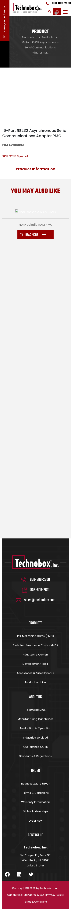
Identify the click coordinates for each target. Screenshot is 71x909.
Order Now (35, 821)
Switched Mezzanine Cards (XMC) (35, 645)
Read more (31, 235)
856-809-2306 (61, 3)
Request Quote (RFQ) (35, 783)
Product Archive (35, 682)
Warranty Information (35, 802)
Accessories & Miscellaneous (36, 673)
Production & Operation (35, 728)
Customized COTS (35, 747)
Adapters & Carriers (35, 654)
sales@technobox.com (4, 18)
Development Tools (35, 664)
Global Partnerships (35, 811)
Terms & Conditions (35, 793)
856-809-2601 (40, 590)
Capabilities (14, 895)
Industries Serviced (35, 737)
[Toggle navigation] (65, 12)
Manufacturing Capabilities (35, 719)
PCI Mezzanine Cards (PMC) (35, 636)
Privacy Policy (54, 895)
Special (22, 156)
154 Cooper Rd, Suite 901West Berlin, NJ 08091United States (35, 860)
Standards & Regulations (35, 756)
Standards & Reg (34, 895)
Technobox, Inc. (35, 710)
